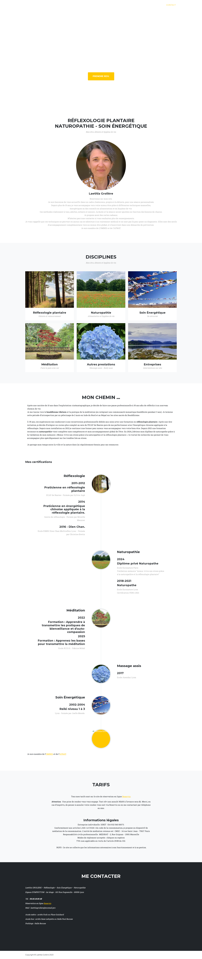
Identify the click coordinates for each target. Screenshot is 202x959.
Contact (171, 5)
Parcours (146, 5)
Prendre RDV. (101, 76)
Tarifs (159, 5)
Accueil (115, 5)
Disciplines (130, 5)
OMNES (49, 754)
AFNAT (63, 754)
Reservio (126, 796)
